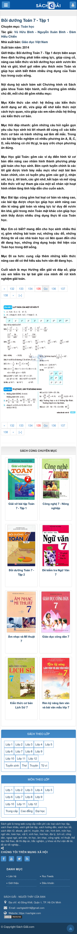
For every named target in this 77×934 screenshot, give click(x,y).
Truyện (34, 765)
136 (53, 289)
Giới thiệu (13, 883)
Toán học (27, 26)
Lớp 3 (28, 744)
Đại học (40, 811)
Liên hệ (12, 876)
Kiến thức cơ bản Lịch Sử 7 (21, 705)
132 (12, 289)
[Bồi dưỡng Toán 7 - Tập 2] (21, 545)
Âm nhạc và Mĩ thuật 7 (21, 638)
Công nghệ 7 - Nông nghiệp (56, 506)
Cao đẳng (27, 811)
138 (5, 295)
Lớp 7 (19, 751)
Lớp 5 (48, 744)
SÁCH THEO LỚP (38, 734)
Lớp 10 (10, 758)
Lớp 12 (32, 758)
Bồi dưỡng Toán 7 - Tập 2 (21, 572)
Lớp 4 (38, 744)
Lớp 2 (19, 744)
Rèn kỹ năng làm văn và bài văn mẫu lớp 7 (55, 705)
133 (21, 289)
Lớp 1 (9, 744)
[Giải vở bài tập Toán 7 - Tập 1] (21, 479)
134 (30, 289)
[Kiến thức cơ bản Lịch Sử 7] (21, 678)
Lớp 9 (38, 751)
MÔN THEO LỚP (38, 779)
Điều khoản (48, 883)
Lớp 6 (9, 751)
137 (63, 289)
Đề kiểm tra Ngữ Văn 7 (55, 572)
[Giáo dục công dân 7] (55, 612)
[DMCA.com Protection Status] (13, 916)
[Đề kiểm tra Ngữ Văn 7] (55, 545)
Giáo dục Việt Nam (35, 42)
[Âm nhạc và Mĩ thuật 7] (21, 612)
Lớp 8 (28, 751)
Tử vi (44, 765)
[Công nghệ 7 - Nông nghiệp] (55, 479)
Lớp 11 (21, 758)
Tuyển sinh (12, 765)
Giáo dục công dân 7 (55, 636)
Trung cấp (12, 811)
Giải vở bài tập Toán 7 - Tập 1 (21, 506)
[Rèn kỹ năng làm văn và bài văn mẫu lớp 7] (55, 678)
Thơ (24, 765)
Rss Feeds (48, 876)
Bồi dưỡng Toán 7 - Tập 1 (25, 20)
